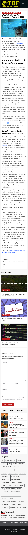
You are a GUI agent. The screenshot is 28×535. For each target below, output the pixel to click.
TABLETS (19, 504)
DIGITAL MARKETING (15, 479)
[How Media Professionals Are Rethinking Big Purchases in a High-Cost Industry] (4, 441)
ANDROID (4, 463)
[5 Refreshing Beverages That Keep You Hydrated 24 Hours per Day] (4, 424)
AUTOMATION (17, 466)
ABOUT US (5, 522)
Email (16, 383)
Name (4, 383)
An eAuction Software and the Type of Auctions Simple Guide (16, 451)
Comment (5, 362)
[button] (22, 4)
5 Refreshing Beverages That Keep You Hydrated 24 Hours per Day (16, 426)
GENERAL (11, 415)
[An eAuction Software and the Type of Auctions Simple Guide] (4, 450)
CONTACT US (23, 522)
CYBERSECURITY (5, 476)
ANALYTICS (19, 460)
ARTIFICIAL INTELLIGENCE (18, 463)
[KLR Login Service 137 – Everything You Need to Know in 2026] (14, 283)
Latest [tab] (4, 410)
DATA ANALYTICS (15, 476)
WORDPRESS (23, 507)
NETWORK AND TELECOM (15, 491)
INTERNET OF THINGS (19, 485)
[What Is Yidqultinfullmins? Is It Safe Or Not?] (14, 308)
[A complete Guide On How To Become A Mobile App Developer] (14, 332)
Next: (8, 265)
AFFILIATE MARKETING (10, 460)
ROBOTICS (10, 498)
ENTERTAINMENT (5, 482)
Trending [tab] (19, 410)
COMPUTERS (22, 473)
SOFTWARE (11, 430)
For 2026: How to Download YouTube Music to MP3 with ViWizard (16, 434)
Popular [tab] (11, 410)
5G (2, 460)
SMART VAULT (21, 501)
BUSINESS (11, 438)
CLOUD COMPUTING (13, 473)
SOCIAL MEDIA (5, 504)
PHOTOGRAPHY (16, 495)
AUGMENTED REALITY (7, 12)
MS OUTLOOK (5, 491)
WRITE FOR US (14, 522)
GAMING (4, 485)
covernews (22, 529)
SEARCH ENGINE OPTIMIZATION (9, 501)
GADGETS (20, 482)
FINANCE (13, 482)
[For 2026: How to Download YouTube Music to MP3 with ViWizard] (4, 433)
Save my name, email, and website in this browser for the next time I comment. (13, 398)
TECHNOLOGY (17, 12)
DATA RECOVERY (5, 479)
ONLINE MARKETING (6, 495)
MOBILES (19, 488)
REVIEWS (4, 498)
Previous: (13, 260)
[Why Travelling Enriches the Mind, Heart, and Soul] (4, 416)
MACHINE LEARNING (10, 488)
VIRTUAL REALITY (14, 507)
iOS (3, 488)
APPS (9, 463)
